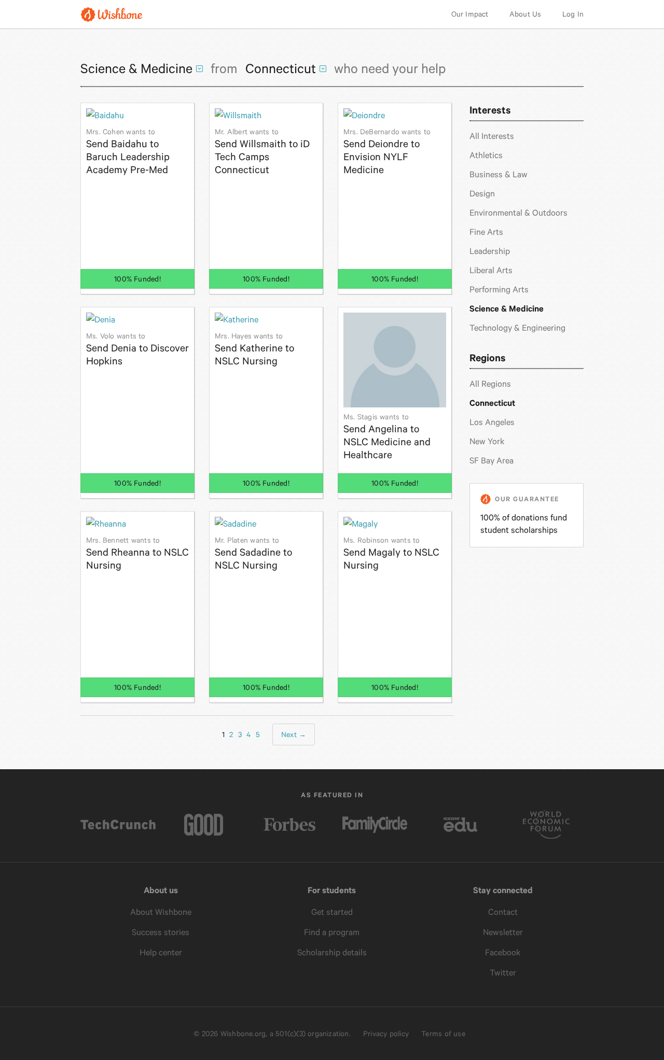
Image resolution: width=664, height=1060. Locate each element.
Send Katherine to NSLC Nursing (254, 349)
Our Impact (470, 14)
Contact (503, 912)
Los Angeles (492, 422)
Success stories (160, 932)
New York (487, 441)
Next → (293, 734)
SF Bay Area (491, 460)
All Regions (490, 384)
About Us (525, 14)
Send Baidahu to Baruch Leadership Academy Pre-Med (128, 152)
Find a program (331, 932)
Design (482, 194)
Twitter (503, 973)
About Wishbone (160, 912)
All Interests (491, 136)
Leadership (489, 251)
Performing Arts (499, 289)
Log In (573, 14)
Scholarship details (332, 952)
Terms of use (443, 1033)
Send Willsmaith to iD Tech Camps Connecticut (262, 152)
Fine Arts (486, 232)
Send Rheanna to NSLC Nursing (137, 553)
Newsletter (503, 932)
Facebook (503, 952)
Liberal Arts (491, 270)
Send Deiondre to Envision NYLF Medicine (387, 152)
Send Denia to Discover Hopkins (137, 349)
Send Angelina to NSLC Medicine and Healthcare (387, 437)
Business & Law (498, 174)
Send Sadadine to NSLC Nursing (253, 553)
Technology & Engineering (517, 328)
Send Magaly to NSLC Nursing (391, 553)
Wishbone (111, 14)
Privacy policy (386, 1033)
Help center (161, 952)
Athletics (486, 155)
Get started (332, 912)
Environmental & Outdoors (518, 213)
